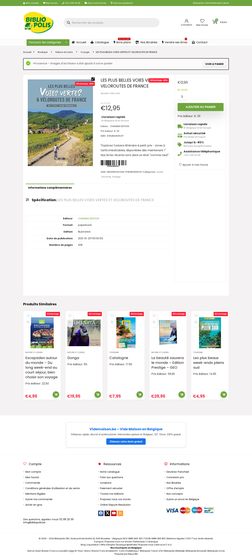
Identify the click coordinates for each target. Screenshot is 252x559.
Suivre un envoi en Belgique (182, 499)
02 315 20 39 (66, 519)
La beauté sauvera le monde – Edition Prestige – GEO (167, 362)
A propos (98, 541)
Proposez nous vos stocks (115, 499)
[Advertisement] (201, 227)
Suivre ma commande (38, 499)
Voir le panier (214, 64)
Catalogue (101, 42)
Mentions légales (35, 493)
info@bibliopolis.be (34, 522)
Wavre (95, 550)
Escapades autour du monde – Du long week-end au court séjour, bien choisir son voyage (41, 367)
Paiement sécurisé (111, 488)
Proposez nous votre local (151, 544)
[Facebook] (101, 513)
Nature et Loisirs (64, 52)
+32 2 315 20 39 (72, 3)
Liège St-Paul (75, 550)
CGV (188, 538)
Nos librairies (148, 42)
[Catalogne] (126, 332)
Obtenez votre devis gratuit (126, 441)
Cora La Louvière (58, 550)
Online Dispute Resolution (115, 504)
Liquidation (93, 544)
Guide (159, 171)
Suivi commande (96, 3)
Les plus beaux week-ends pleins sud (208, 362)
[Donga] (84, 332)
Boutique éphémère (126, 544)
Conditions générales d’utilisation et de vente (52, 488)
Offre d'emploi (107, 544)
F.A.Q (168, 544)
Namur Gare (33, 550)
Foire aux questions (122, 3)
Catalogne (118, 357)
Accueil (81, 42)
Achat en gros (33, 504)
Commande (32, 483)
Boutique (43, 52)
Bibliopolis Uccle (216, 550)
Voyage (85, 52)
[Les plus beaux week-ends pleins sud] (209, 332)
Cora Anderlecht (108, 550)
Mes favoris (51, 3)
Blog (83, 544)
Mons (87, 550)
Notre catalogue (110, 472)
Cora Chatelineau (128, 550)
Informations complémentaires (50, 187)
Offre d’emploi (175, 488)
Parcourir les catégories (45, 42)
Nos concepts (174, 493)
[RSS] (120, 513)
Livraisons (105, 483)
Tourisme (106, 176)
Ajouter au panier (200, 107)
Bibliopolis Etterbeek (174, 550)
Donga (73, 357)
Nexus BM (133, 553)
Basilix (45, 550)
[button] (93, 79)
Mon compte (32, 3)
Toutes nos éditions (112, 493)
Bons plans (123, 41)
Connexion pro (175, 477)
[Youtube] (114, 513)
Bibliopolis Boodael (196, 550)
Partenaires (139, 541)
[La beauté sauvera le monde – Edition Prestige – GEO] (168, 332)
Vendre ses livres (176, 41)
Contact (202, 42)
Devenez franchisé (177, 472)
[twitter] (107, 513)
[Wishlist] (202, 21)
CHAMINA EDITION (88, 218)
